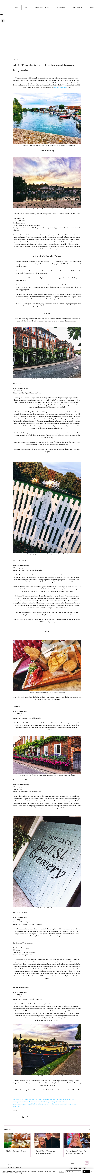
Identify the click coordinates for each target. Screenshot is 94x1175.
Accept (86, 1172)
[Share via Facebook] (14, 1117)
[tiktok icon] (3, 21)
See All (88, 1129)
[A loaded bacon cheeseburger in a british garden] (17, 1140)
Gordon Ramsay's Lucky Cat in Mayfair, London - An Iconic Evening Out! (76, 1152)
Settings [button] (61, 1172)
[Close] (92, 1172)
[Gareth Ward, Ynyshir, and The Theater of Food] (47, 1140)
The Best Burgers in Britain (16, 1151)
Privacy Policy (18, 1173)
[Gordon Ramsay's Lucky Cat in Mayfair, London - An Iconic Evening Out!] (77, 1140)
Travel (15, 1110)
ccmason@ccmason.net (14, 1167)
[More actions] (80, 59)
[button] (77, 7)
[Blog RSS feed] (86, 1163)
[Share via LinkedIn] (23, 1117)
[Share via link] (27, 1117)
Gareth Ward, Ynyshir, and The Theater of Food (46, 1152)
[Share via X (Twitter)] (18, 1117)
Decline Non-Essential (73, 1172)
